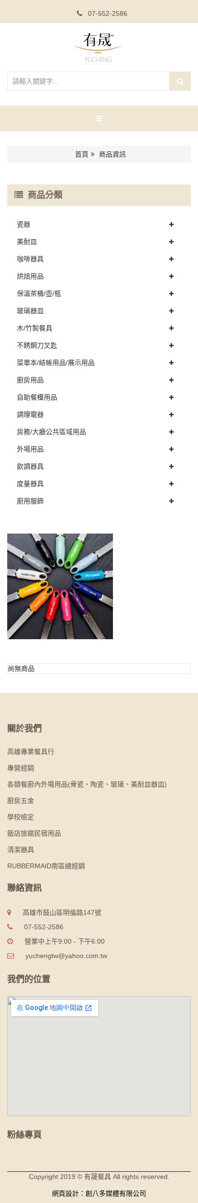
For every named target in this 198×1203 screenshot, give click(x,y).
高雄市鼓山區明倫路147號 (62, 912)
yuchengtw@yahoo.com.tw (66, 956)
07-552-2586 (106, 13)
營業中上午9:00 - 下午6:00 (65, 941)
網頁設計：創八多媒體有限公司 (99, 1193)
